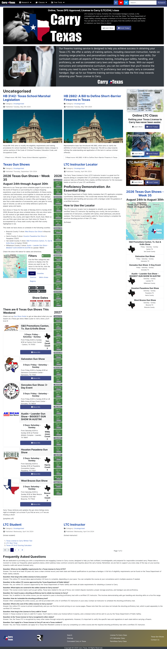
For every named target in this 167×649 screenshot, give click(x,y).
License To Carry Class (118, 635)
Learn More (110, 28)
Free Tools (58, 2)
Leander (41, 288)
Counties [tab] (40, 273)
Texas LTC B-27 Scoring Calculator (19, 545)
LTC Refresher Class (117, 638)
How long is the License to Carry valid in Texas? (29, 611)
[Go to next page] (18, 550)
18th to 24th (58, 340)
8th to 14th (58, 372)
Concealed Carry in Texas (76, 641)
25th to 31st (58, 347)
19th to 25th (58, 245)
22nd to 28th (58, 362)
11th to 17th (58, 333)
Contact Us (155, 640)
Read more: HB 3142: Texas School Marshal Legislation (26, 157)
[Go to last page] (22, 550)
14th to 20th (58, 208)
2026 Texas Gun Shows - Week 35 (145, 193)
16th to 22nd (58, 272)
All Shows (47, 256)
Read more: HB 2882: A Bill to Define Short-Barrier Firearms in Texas (91, 157)
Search (162, 3)
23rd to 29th (58, 279)
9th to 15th (58, 265)
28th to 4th (58, 223)
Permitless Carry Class (118, 641)
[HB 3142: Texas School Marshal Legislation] (32, 126)
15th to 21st (58, 379)
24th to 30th (58, 184)
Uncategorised (18, 104)
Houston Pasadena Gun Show (34, 236)
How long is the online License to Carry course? (29, 577)
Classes (41, 2)
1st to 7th (58, 356)
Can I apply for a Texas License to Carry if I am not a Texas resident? (36, 622)
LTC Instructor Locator (81, 164)
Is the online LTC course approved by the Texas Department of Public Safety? (40, 582)
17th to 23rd (58, 418)
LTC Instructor (74, 524)
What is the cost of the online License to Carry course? (31, 604)
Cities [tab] (32, 273)
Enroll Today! (125, 28)
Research (25, 2)
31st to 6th (58, 191)
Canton (32, 288)
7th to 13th (58, 201)
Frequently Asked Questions (24, 557)
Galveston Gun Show (33, 359)
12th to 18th (58, 237)
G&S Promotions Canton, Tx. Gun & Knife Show (35, 327)
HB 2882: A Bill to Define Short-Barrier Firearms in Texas (92, 98)
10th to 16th (58, 411)
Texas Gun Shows (16, 164)
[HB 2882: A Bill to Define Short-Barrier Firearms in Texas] (93, 126)
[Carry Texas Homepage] (8, 2)
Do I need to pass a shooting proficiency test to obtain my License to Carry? (39, 593)
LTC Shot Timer (11, 543)
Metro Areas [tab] (43, 277)
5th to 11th (58, 231)
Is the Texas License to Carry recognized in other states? (32, 617)
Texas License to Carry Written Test (19, 541)
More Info (36, 352)
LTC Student (12, 524)
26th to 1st (58, 251)
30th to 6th (58, 286)
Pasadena (33, 291)
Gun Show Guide (20, 316)
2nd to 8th (58, 259)
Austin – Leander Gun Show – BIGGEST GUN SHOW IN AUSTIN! (33, 416)
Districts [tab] (33, 277)
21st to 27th (58, 215)
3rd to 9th (58, 320)
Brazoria (43, 291)
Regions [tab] (33, 281)
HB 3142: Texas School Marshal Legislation (26, 98)
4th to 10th (58, 326)
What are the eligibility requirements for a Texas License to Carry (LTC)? (38, 569)
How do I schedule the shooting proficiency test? (29, 598)
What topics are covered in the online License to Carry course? (35, 588)
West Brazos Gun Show (33, 231)
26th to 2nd (58, 401)
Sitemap (70, 638)
